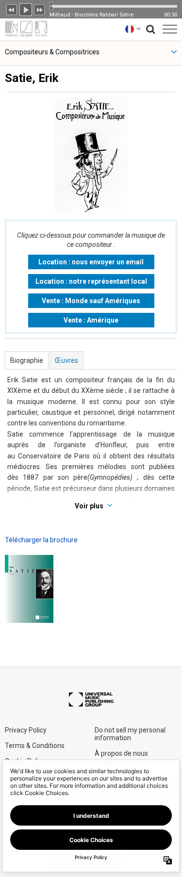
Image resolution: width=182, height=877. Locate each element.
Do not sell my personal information (130, 734)
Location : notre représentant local (91, 281)
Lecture (26, 8)
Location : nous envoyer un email (91, 262)
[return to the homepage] (24, 29)
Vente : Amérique (91, 320)
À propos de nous (121, 753)
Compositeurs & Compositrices (52, 52)
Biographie (26, 360)
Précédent (11, 8)
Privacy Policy (26, 730)
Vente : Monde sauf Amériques (91, 301)
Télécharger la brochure (41, 540)
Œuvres (66, 360)
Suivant (40, 8)
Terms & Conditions (35, 745)
